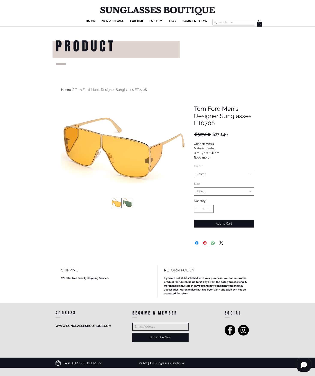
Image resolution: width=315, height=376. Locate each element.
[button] (259, 23)
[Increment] (210, 209)
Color (198, 166)
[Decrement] (197, 209)
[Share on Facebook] (196, 243)
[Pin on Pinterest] (204, 243)
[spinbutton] (204, 209)
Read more (201, 157)
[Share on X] (221, 243)
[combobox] (224, 174)
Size (198, 183)
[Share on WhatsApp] (213, 243)
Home (66, 90)
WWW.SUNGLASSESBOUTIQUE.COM (83, 326)
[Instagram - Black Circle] (243, 330)
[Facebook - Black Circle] (230, 330)
